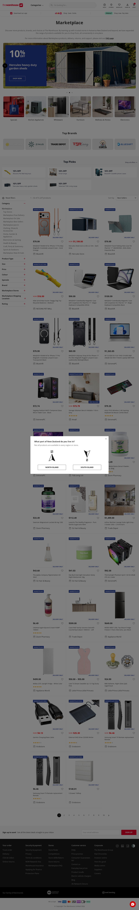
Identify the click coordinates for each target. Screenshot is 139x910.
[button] (133, 904)
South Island (87, 467)
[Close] (106, 438)
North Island (52, 467)
